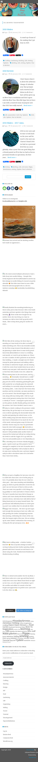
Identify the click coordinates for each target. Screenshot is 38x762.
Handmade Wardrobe (15, 627)
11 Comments (28, 32)
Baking (32, 621)
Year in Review (16, 117)
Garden (5, 627)
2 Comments (28, 74)
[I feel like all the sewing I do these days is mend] (19, 356)
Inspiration (8, 629)
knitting (14, 63)
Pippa (6, 32)
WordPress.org (8, 741)
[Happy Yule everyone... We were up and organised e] (19, 524)
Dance (11, 625)
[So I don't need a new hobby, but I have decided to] (19, 222)
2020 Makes (8, 29)
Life (26, 60)
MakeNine (12, 631)
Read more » (28, 105)
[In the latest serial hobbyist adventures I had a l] (19, 289)
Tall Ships (26, 638)
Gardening (14, 60)
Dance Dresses (20, 625)
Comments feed (8, 738)
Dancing (5, 684)
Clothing (15, 623)
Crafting (7, 60)
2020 (32, 115)
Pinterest (19, 634)
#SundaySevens (21, 620)
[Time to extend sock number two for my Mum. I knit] (19, 591)
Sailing (16, 636)
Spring (8, 638)
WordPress (32, 757)
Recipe (4, 636)
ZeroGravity (30, 750)
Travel (31, 638)
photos (13, 633)
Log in (5, 731)
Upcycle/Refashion (9, 721)
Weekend (33, 640)
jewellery (15, 629)
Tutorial (6, 640)
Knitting (21, 60)
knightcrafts (23, 201)
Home (23, 627)
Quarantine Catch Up (15, 115)
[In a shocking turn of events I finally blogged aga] (19, 457)
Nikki (6, 633)
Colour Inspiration (25, 623)
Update (28, 63)
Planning (32, 634)
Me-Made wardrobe (21, 631)
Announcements (8, 677)
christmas (7, 623)
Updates (5, 63)
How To (29, 627)
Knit (19, 629)
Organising (6, 704)
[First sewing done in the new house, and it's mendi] (19, 389)
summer (14, 638)
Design (5, 687)
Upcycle (12, 640)
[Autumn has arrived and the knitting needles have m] (19, 255)
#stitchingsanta (7, 621)
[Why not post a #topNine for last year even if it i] (19, 490)
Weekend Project (7, 642)
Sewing (30, 60)
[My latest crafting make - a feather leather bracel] (19, 557)
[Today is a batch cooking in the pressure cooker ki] (19, 423)
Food (31, 625)
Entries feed (7, 734)
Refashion (10, 636)
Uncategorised (7, 717)
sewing (23, 63)
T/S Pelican (20, 638)
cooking (5, 625)
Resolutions (7, 169)
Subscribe (8, 663)
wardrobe (27, 640)
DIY (28, 625)
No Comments (28, 126)
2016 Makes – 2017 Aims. (13, 123)
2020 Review (8, 71)
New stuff (31, 631)
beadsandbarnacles (9, 201)
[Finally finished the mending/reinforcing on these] (19, 322)
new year (25, 167)
